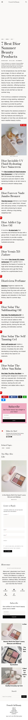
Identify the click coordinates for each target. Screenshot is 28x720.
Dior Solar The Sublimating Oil (11, 315)
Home (2, 39)
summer (8, 448)
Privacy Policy (14, 712)
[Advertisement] (14, 21)
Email (5, 535)
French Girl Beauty (14, 2)
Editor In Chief (4, 60)
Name (5, 529)
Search (24, 696)
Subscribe (14, 710)
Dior (12, 39)
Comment (6, 514)
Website (5, 540)
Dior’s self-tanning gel (8, 344)
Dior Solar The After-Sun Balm (11, 373)
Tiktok (14, 709)
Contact (14, 713)
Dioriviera (4, 285)
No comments (19, 60)
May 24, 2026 (11, 60)
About (14, 708)
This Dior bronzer (7, 201)
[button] (11, 499)
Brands (7, 39)
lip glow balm (13, 230)
